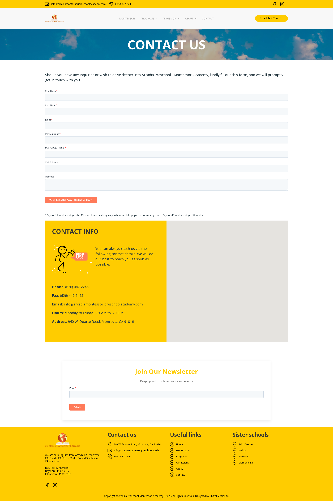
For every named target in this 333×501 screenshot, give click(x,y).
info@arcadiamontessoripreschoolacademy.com (78, 4)
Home (179, 444)
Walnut (242, 450)
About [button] (189, 18)
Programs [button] (147, 18)
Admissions (182, 462)
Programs (181, 456)
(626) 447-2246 (123, 4)
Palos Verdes (245, 444)
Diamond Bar (246, 462)
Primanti (243, 456)
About (179, 468)
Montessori (127, 18)
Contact (208, 18)
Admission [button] (169, 18)
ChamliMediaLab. (219, 496)
